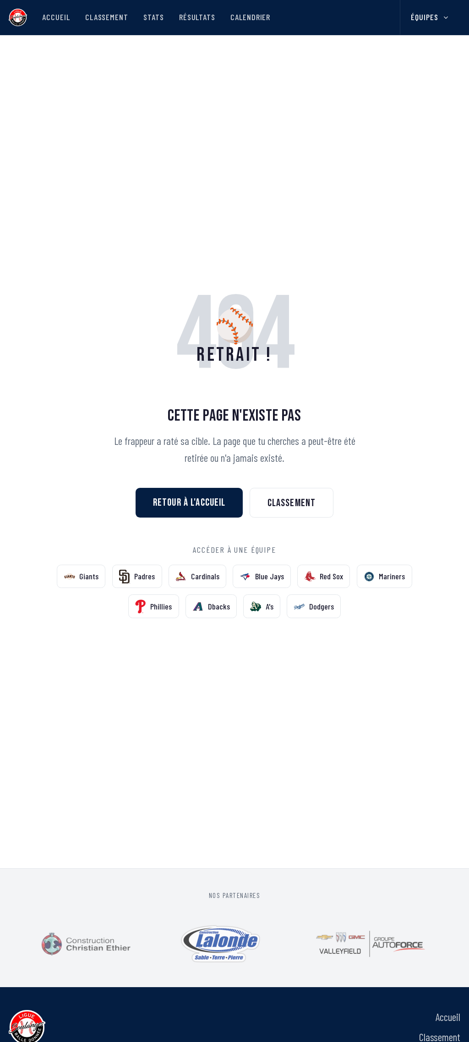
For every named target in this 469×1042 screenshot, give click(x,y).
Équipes (424, 17)
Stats (153, 17)
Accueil (56, 17)
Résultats (197, 17)
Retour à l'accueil (189, 502)
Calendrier (250, 17)
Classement (106, 17)
